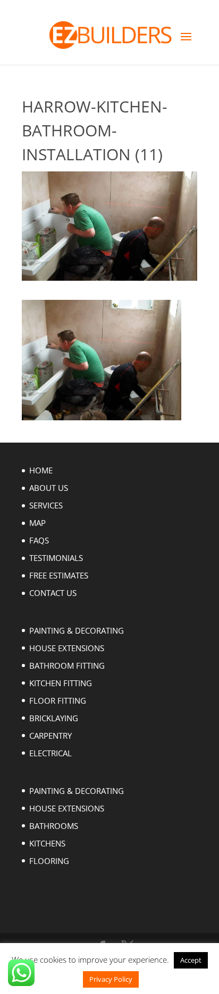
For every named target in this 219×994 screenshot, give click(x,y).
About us (48, 487)
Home (41, 470)
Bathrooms (53, 825)
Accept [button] (190, 960)
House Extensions (66, 648)
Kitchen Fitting (60, 683)
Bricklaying (53, 718)
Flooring (49, 860)
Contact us (53, 592)
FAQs (39, 540)
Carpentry (50, 735)
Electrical (50, 753)
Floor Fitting (57, 700)
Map (37, 522)
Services (46, 505)
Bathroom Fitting (67, 665)
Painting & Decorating (76, 630)
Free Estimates (58, 575)
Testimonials (56, 557)
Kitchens (47, 843)
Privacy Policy (110, 979)
